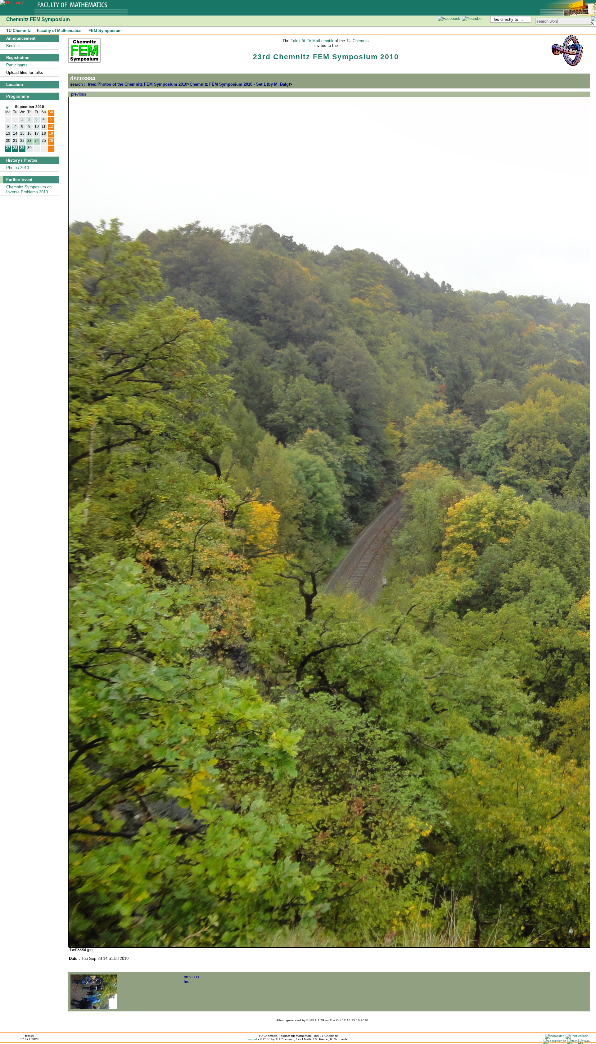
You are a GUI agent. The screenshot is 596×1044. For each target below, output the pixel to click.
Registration (17, 57)
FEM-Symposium (105, 30)
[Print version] (577, 1035)
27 (8, 148)
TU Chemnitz (18, 30)
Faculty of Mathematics (59, 30)
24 (36, 140)
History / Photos (21, 160)
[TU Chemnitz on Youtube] (471, 18)
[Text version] (572, 1040)
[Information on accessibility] (584, 1040)
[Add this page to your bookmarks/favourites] (554, 1040)
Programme (17, 96)
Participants (17, 65)
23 (29, 140)
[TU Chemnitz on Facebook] (449, 18)
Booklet (13, 45)
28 (15, 148)
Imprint (252, 1039)
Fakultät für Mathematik (312, 40)
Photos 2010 (17, 167)
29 (22, 148)
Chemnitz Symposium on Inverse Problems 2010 (29, 189)
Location (14, 84)
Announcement (20, 38)
